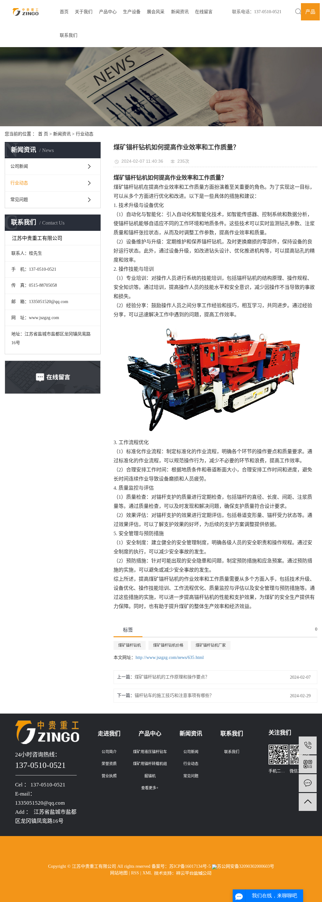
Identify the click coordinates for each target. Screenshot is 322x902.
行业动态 (84, 134)
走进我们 (109, 734)
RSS (135, 873)
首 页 (43, 134)
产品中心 (108, 11)
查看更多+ (149, 788)
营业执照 (109, 776)
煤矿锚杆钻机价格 (168, 645)
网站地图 (119, 873)
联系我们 (68, 35)
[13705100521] (308, 745)
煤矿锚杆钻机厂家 (211, 645)
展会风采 (155, 11)
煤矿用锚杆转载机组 (150, 764)
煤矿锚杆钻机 (129, 645)
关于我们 (83, 11)
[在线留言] (308, 783)
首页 (64, 11)
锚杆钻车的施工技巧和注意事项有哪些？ (174, 695)
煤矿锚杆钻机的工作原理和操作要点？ (172, 677)
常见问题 (19, 199)
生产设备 (132, 11)
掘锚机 (150, 776)
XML (147, 873)
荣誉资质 (109, 764)
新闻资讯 (180, 11)
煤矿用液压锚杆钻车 (150, 752)
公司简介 (109, 752)
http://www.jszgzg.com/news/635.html (170, 657)
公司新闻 (19, 166)
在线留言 (204, 11)
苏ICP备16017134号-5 (190, 866)
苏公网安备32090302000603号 (245, 866)
